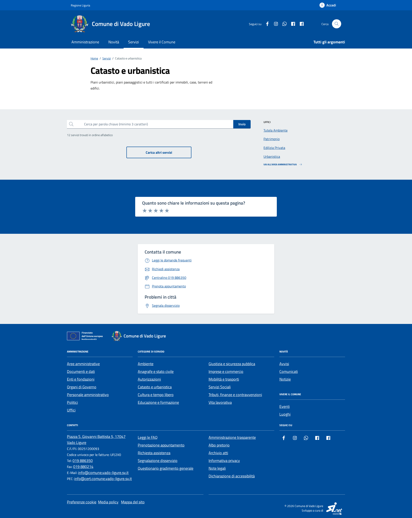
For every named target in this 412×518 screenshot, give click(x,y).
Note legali (217, 468)
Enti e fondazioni (80, 379)
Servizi (133, 42)
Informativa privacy (224, 460)
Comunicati (288, 371)
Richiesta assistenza (154, 453)
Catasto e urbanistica (155, 387)
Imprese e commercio (226, 371)
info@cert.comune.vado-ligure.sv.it (103, 479)
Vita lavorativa (220, 402)
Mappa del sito (133, 502)
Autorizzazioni (149, 379)
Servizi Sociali (220, 387)
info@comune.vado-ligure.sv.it (103, 472)
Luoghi (285, 414)
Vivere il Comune (161, 42)
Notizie (285, 379)
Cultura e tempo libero (156, 395)
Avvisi (284, 364)
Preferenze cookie (81, 502)
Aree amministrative (83, 364)
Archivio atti (218, 453)
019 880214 (83, 466)
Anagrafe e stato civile (156, 371)
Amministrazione (85, 42)
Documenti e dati (81, 371)
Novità (113, 42)
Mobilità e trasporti (224, 379)
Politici (72, 402)
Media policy (108, 502)
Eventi (284, 406)
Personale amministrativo (88, 395)
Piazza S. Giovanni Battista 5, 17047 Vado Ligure (96, 439)
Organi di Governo (81, 387)
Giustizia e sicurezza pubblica (232, 364)
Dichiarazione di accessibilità (232, 476)
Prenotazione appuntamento (161, 445)
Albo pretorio (219, 445)
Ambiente (145, 364)
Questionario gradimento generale (165, 468)
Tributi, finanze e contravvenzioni (235, 395)
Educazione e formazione (158, 402)
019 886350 (83, 460)
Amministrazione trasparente (232, 437)
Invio (241, 124)
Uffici (71, 410)
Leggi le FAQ (148, 437)
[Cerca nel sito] (336, 24)
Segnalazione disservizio (157, 460)
